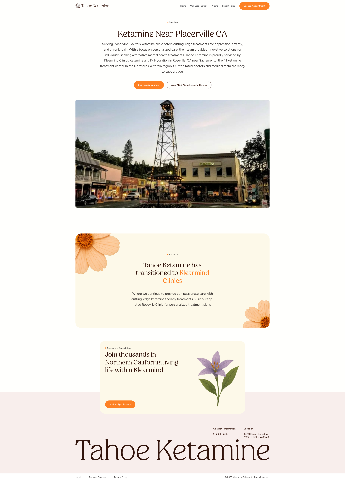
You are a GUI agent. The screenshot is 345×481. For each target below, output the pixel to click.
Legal (78, 477)
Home (183, 6)
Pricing (214, 6)
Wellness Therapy (198, 6)
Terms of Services (97, 477)
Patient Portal (228, 6)
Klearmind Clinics (186, 277)
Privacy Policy (120, 477)
